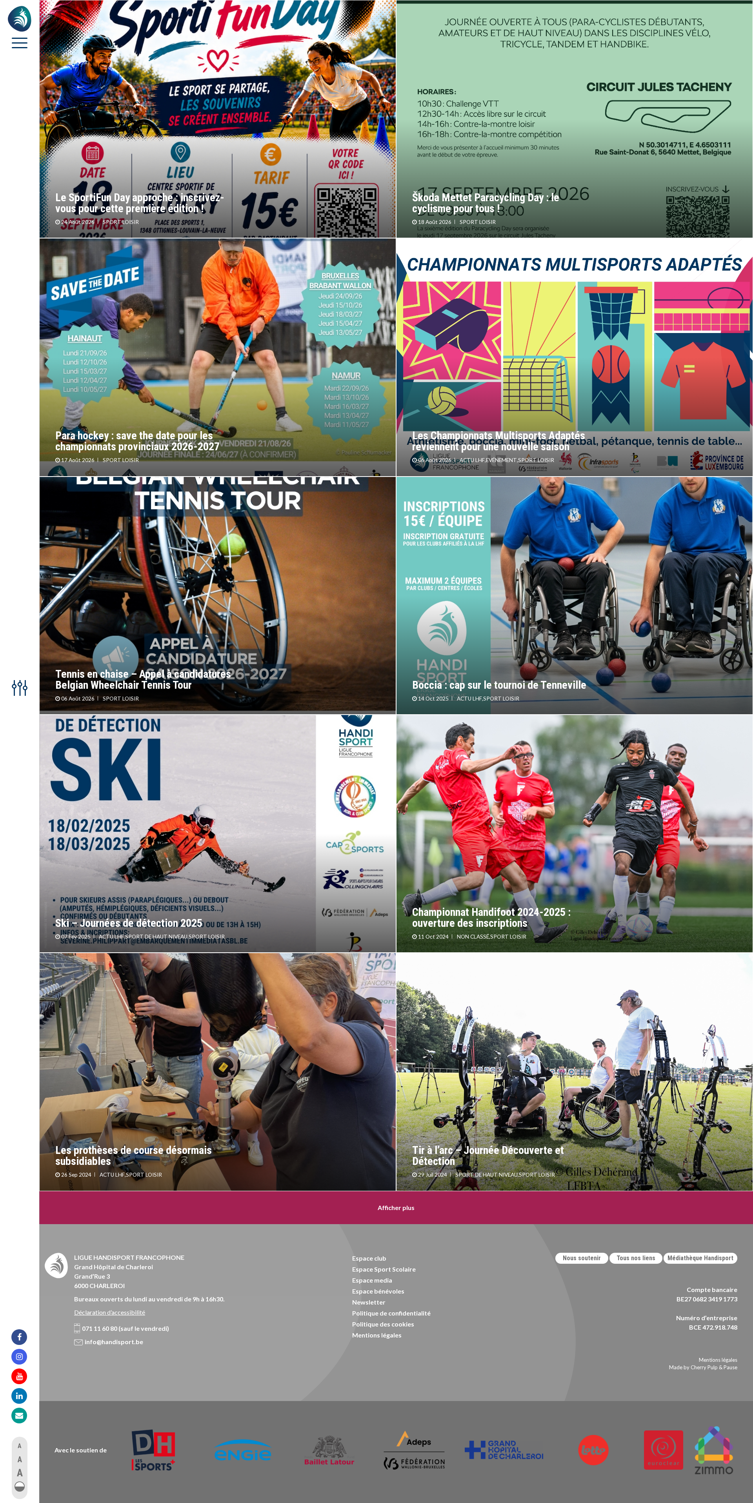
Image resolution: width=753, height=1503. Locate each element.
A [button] (20, 1446)
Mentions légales (377, 1335)
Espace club (369, 1258)
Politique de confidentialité (391, 1313)
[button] (20, 1486)
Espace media (372, 1280)
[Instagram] (24, 1357)
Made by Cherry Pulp (693, 1367)
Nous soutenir (582, 1258)
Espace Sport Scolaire (384, 1269)
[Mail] (24, 1415)
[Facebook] (24, 1337)
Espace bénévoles (378, 1291)
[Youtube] (24, 1376)
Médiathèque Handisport (700, 1258)
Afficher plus (396, 1207)
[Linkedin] (24, 1396)
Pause (730, 1367)
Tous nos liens (636, 1258)
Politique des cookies (383, 1324)
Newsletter (369, 1302)
